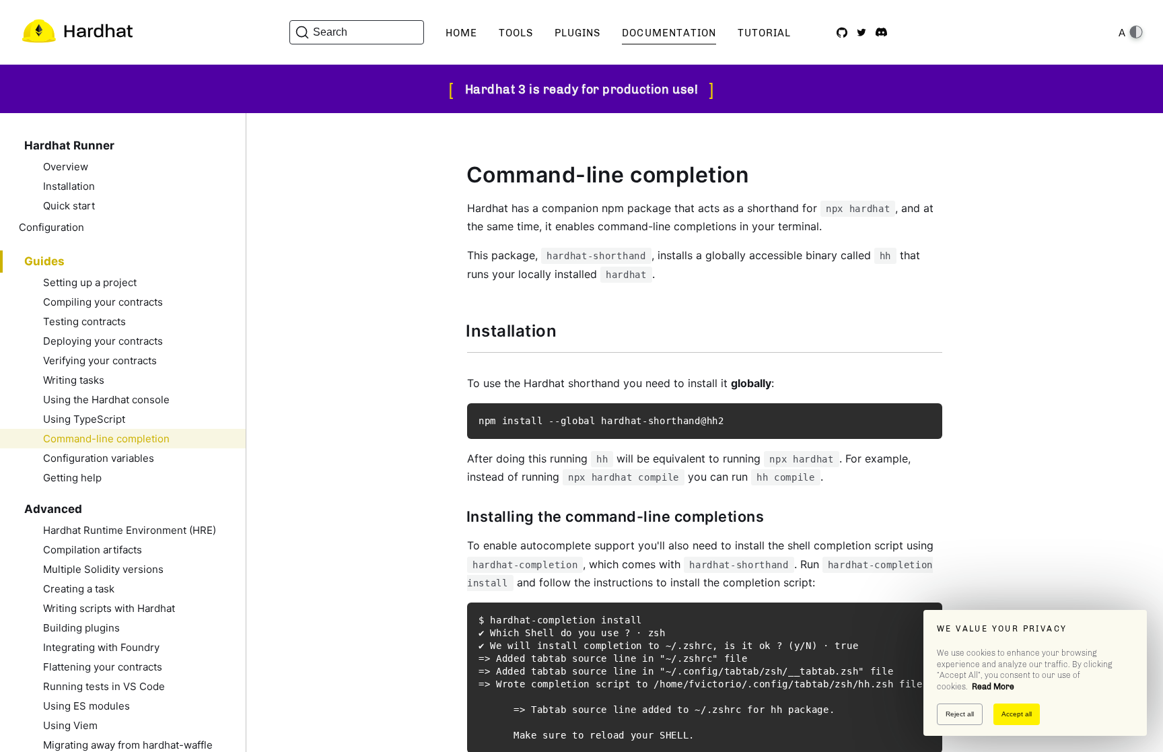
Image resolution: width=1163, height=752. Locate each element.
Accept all (1016, 714)
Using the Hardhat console (106, 399)
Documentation (669, 33)
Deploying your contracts (103, 341)
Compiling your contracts (103, 302)
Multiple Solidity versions (103, 569)
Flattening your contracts (102, 666)
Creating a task (78, 588)
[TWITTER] (861, 32)
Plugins (577, 33)
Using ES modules (86, 705)
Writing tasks (73, 380)
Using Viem (70, 725)
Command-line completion (106, 438)
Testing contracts (84, 321)
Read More (993, 686)
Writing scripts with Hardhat (109, 608)
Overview (65, 166)
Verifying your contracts (100, 360)
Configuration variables (98, 458)
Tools (516, 33)
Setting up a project (90, 282)
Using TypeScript (84, 419)
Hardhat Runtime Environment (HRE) (129, 530)
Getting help (72, 477)
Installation (69, 186)
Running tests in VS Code (104, 686)
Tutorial (764, 33)
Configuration (51, 227)
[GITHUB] (842, 32)
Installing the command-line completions (615, 516)
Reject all (960, 714)
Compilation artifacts (92, 549)
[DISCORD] (881, 32)
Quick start (69, 205)
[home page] (77, 32)
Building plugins (81, 627)
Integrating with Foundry (101, 647)
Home (461, 33)
